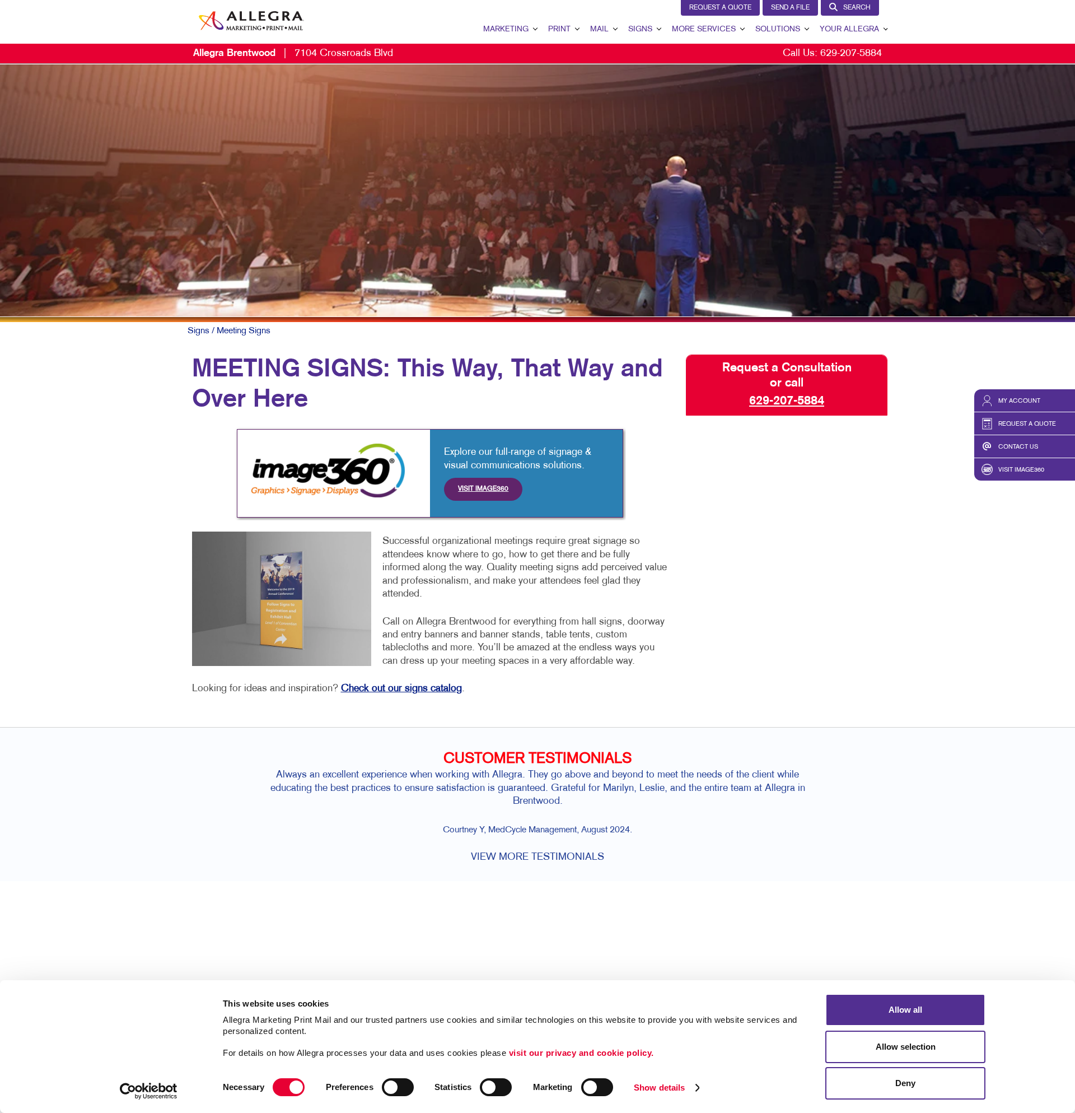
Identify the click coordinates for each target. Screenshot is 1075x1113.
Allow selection (906, 1046)
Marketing (506, 29)
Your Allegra (849, 29)
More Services (704, 29)
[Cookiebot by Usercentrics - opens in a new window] (149, 1091)
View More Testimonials (537, 857)
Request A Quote (720, 7)
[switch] (398, 1087)
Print (559, 29)
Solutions (777, 29)
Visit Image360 (483, 489)
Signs (640, 29)
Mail (599, 29)
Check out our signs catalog (401, 688)
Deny (905, 1083)
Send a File (790, 7)
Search (857, 7)
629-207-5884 (851, 53)
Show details (659, 1087)
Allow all (905, 1009)
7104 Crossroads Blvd (293, 53)
